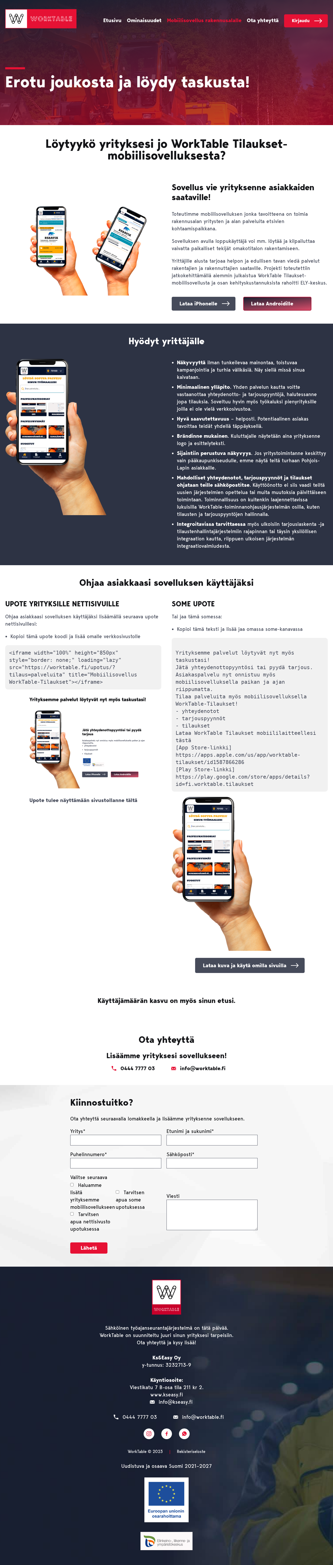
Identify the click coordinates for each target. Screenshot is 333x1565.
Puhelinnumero (88, 1154)
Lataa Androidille (272, 303)
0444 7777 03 (140, 1417)
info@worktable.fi (203, 1417)
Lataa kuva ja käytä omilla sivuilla (244, 965)
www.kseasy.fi (166, 1394)
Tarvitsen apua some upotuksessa (130, 1199)
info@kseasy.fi (176, 1402)
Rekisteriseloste (191, 1451)
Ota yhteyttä (263, 20)
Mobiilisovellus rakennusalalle (204, 20)
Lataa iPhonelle (198, 303)
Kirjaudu (301, 20)
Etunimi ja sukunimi (190, 1131)
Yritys (77, 1131)
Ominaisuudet (144, 20)
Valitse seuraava (88, 1177)
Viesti (173, 1196)
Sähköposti (180, 1154)
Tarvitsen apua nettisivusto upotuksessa (90, 1221)
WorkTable (40, 18)
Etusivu (112, 20)
